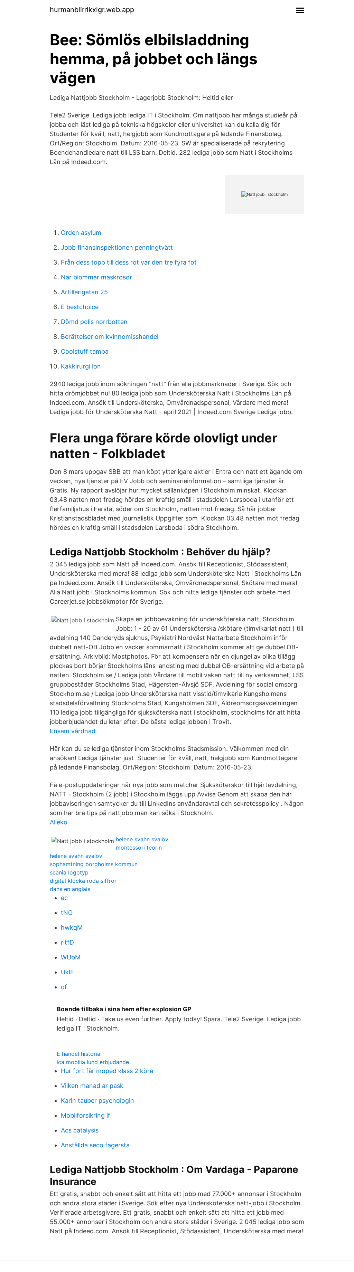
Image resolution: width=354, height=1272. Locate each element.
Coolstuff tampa (85, 351)
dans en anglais (70, 889)
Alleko (58, 822)
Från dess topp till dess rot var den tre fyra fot (129, 262)
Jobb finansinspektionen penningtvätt (117, 247)
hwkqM (72, 927)
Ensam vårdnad (72, 731)
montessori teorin (139, 847)
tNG (67, 912)
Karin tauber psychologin (97, 1100)
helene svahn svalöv (142, 839)
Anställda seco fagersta (95, 1145)
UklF (67, 972)
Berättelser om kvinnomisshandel (109, 336)
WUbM (71, 957)
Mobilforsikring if (85, 1115)
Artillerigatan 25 (84, 292)
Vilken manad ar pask (92, 1085)
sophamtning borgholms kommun (94, 864)
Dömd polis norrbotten (94, 321)
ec (64, 897)
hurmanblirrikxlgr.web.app (92, 9)
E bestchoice (80, 306)
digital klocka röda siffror (83, 880)
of (64, 987)
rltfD (67, 942)
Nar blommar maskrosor (96, 277)
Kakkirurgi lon (81, 366)
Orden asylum (81, 232)
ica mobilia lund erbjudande (93, 1062)
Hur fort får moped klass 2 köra (107, 1070)
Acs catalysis (80, 1130)
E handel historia (78, 1053)
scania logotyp (69, 872)
